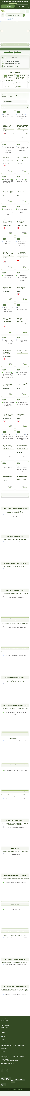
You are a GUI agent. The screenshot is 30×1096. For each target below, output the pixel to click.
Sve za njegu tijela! (15, 904)
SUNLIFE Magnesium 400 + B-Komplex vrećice (8, 287)
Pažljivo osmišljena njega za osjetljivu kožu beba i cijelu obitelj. (15, 962)
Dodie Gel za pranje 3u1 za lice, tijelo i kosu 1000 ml (22, 221)
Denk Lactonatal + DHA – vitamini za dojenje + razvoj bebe (21, 254)
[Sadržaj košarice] (4, 138)
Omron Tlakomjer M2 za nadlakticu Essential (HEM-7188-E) (22, 159)
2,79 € (25, 332)
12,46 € (11, 233)
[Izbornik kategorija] (2, 15)
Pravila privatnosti (4, 1020)
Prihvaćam (8, 6)
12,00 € (11, 332)
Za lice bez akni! (15, 848)
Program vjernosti (4, 1027)
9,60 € (25, 426)
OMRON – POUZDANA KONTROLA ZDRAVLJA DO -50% (15, 508)
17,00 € (25, 233)
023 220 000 (14, 66)
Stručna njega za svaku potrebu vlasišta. (15, 792)
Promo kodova (17, 51)
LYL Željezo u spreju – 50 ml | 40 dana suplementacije (22, 384)
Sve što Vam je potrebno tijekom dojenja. (15, 648)
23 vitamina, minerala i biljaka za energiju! (15, 986)
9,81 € (11, 364)
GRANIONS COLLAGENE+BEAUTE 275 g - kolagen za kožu (8, 254)
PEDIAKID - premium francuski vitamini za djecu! (15, 705)
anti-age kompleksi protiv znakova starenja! (15, 734)
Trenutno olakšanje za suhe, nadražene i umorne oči (15, 619)
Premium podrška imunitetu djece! (15, 820)
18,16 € (25, 201)
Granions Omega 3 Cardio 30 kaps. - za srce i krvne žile (8, 320)
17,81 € (11, 201)
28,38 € (25, 458)
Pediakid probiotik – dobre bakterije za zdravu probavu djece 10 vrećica (22, 287)
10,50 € (11, 458)
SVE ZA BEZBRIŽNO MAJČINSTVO (15, 536)
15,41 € (25, 267)
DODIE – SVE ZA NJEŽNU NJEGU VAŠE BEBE (15, 959)
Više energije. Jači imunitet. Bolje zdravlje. (15, 767)
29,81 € (11, 394)
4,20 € (25, 139)
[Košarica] (27, 11)
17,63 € (25, 364)
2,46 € (11, 139)
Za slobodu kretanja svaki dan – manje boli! (15, 875)
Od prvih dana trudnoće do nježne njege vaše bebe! (15, 539)
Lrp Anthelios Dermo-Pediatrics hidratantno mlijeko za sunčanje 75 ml (22, 478)
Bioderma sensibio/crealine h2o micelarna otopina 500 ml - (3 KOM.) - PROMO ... (8, 384)
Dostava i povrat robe (5, 1025)
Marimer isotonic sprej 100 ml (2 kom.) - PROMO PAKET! (8, 414)
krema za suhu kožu (18, 18)
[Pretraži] (24, 15)
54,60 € (24, 171)
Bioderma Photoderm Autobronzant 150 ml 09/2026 (22, 127)
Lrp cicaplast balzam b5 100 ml (22, 351)
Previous (1, 31)
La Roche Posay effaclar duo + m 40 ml (22, 191)
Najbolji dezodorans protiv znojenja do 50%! (15, 931)
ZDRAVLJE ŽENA (17, 44)
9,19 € (11, 171)
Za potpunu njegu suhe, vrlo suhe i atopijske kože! (15, 566)
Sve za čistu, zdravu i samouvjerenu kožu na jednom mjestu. (15, 851)
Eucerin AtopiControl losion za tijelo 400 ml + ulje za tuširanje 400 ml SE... (22, 447)
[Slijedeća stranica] (27, 107)
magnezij (11, 18)
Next (28, 31)
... (25, 107)
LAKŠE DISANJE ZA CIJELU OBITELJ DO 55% (15, 677)
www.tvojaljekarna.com (8, 1064)
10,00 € (11, 426)
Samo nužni (22, 6)
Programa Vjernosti (8, 51)
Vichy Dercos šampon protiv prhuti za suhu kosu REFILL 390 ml (8, 191)
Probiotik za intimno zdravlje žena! (15, 590)
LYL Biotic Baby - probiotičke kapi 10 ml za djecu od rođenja (7, 447)
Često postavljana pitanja (6, 1030)
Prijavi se (23, 11)
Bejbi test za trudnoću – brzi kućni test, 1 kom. (22, 320)
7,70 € (11, 299)
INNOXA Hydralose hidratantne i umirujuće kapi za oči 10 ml (7, 352)
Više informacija (13, 2)
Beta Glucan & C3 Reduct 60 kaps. (7, 477)
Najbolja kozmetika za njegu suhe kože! (15, 907)
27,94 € (11, 488)
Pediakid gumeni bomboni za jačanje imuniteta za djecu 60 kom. (8, 221)
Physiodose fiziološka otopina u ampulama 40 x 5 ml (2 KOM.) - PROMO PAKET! (8, 159)
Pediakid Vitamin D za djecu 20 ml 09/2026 (7, 127)
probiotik (9, 19)
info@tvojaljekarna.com (9, 1063)
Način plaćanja (4, 1022)
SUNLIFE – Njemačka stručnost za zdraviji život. (15, 765)
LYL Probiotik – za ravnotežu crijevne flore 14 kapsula (22, 414)
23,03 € (11, 267)
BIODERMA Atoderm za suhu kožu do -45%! (15, 563)
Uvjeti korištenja (4, 1018)
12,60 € (25, 488)
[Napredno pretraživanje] (27, 15)
